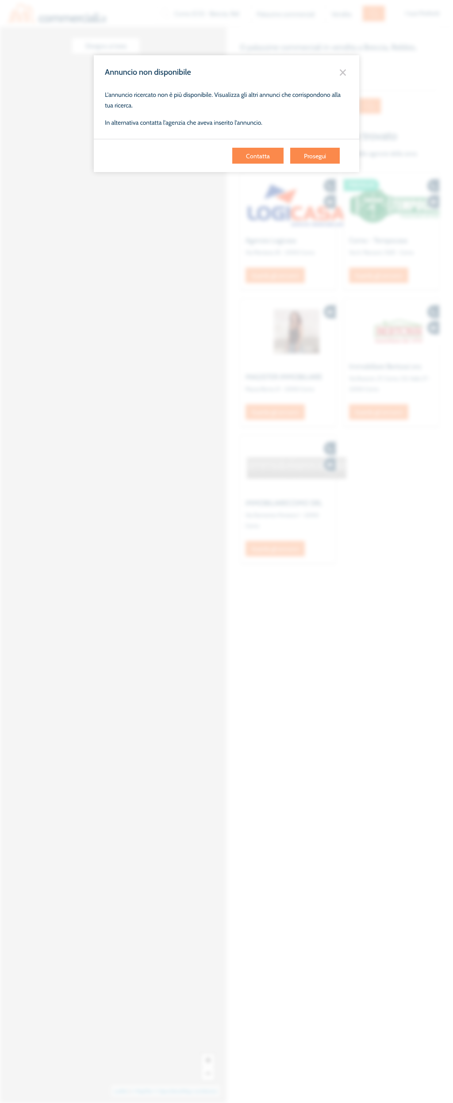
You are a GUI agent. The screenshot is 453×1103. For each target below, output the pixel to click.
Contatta (258, 156)
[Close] (342, 72)
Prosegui (315, 156)
